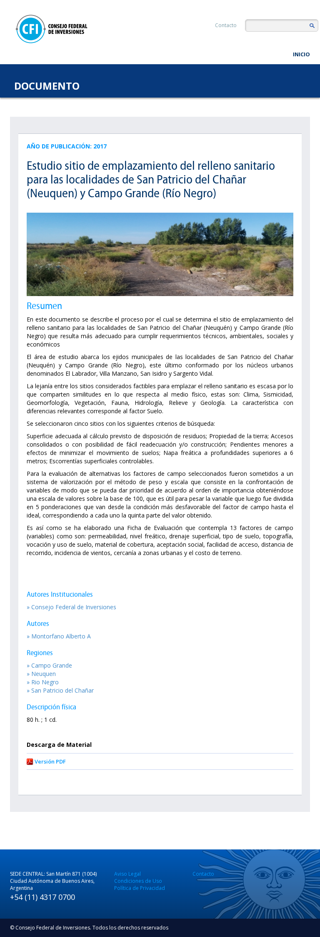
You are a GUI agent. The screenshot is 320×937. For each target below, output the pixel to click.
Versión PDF (50, 761)
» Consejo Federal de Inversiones (71, 607)
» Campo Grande (49, 665)
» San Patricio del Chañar (60, 690)
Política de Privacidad (139, 888)
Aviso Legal (127, 873)
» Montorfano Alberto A (59, 636)
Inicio (301, 54)
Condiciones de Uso (138, 880)
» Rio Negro (43, 682)
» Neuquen (41, 674)
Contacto (226, 25)
